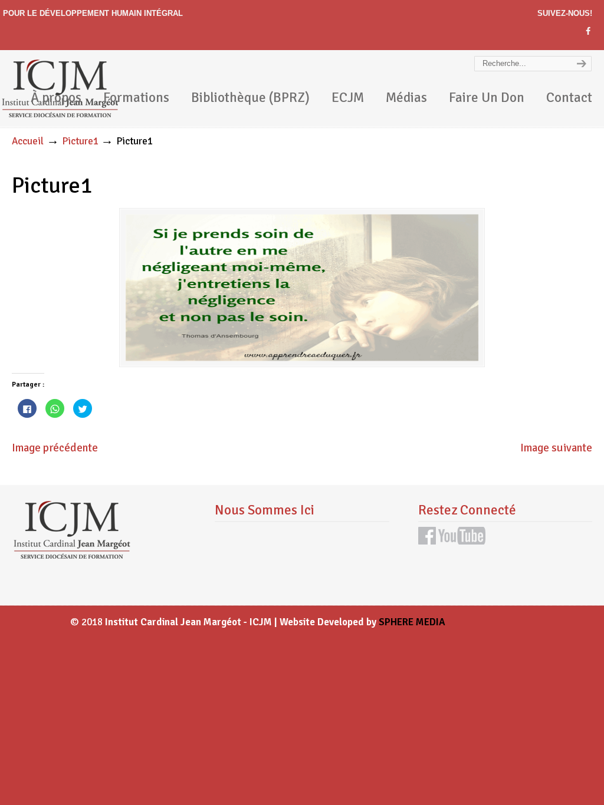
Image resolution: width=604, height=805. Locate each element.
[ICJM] (71, 556)
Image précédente (55, 448)
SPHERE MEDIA (412, 622)
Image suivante (556, 448)
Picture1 (80, 141)
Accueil (28, 141)
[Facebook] (588, 31)
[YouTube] (461, 541)
